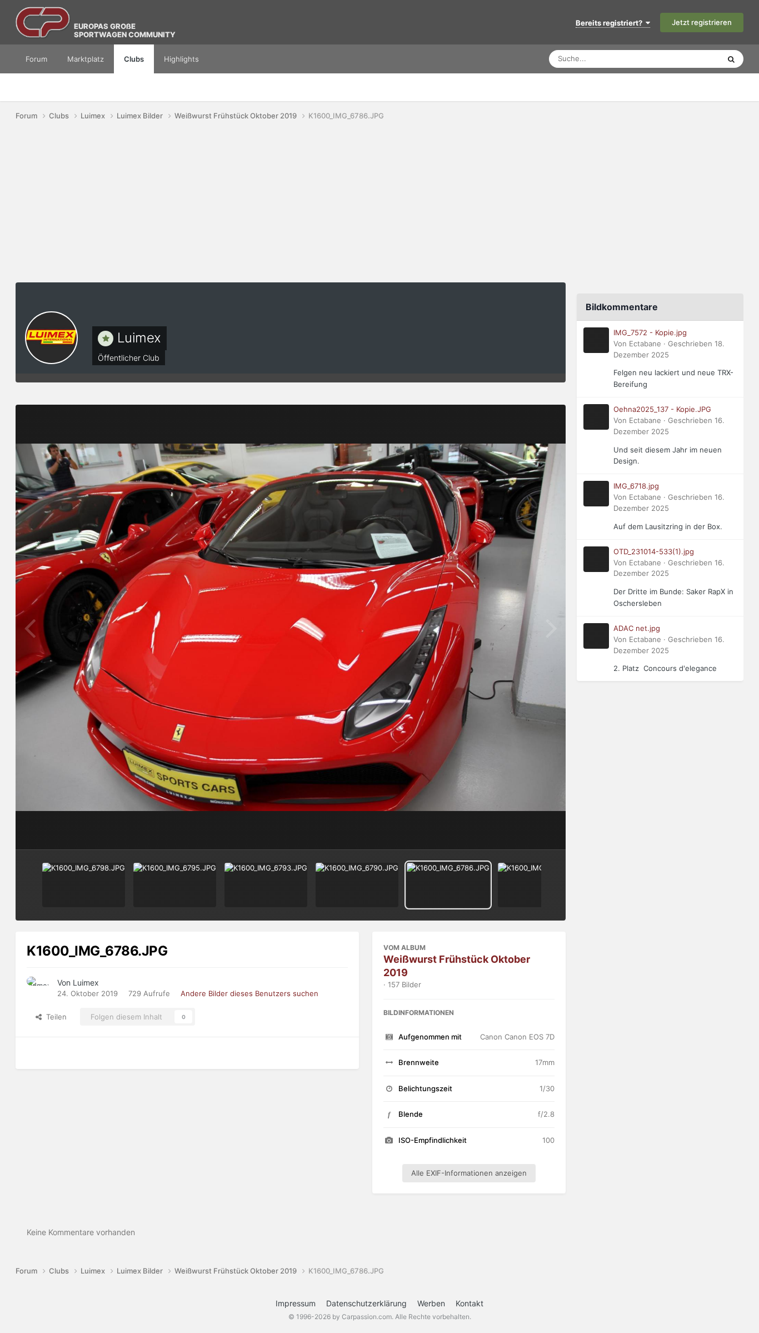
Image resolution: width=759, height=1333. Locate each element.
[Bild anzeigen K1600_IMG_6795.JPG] (174, 885)
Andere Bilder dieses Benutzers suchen (249, 993)
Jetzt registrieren (702, 22)
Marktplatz (85, 58)
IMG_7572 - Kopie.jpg (650, 332)
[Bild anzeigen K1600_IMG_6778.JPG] (539, 885)
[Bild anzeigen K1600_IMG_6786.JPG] (448, 885)
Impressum (296, 1303)
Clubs (134, 58)
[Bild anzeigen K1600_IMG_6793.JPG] (265, 885)
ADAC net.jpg (636, 628)
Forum (36, 58)
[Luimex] (51, 337)
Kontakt (469, 1303)
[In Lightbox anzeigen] (291, 627)
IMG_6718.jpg (636, 485)
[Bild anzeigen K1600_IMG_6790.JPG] (357, 885)
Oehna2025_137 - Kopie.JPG (662, 409)
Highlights (181, 58)
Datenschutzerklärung (366, 1303)
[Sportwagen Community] (43, 22)
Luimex (139, 338)
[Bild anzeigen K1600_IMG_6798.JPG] (83, 885)
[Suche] (731, 59)
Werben (431, 1303)
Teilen (54, 1016)
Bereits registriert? (611, 22)
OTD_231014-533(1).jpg (653, 551)
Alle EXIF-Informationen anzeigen (469, 1172)
